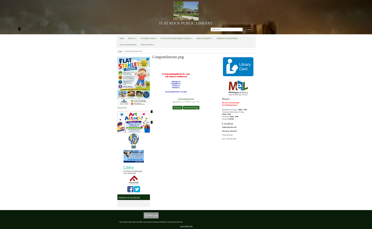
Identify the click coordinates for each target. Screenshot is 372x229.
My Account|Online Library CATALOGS (176, 38)
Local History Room (127, 45)
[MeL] (238, 88)
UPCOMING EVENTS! (148, 38)
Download (177, 108)
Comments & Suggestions (227, 38)
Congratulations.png (186, 99)
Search (250, 29)
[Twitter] (137, 189)
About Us (132, 38)
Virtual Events (147, 45)
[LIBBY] (133, 170)
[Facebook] (130, 189)
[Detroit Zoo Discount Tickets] (133, 156)
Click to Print (122, 107)
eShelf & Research (203, 38)
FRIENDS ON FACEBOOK (129, 198)
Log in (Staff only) (186, 226)
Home (121, 38)
